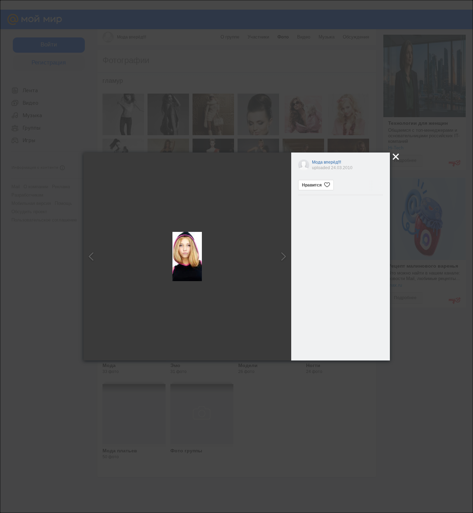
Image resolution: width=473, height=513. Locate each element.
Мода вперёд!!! (326, 162)
